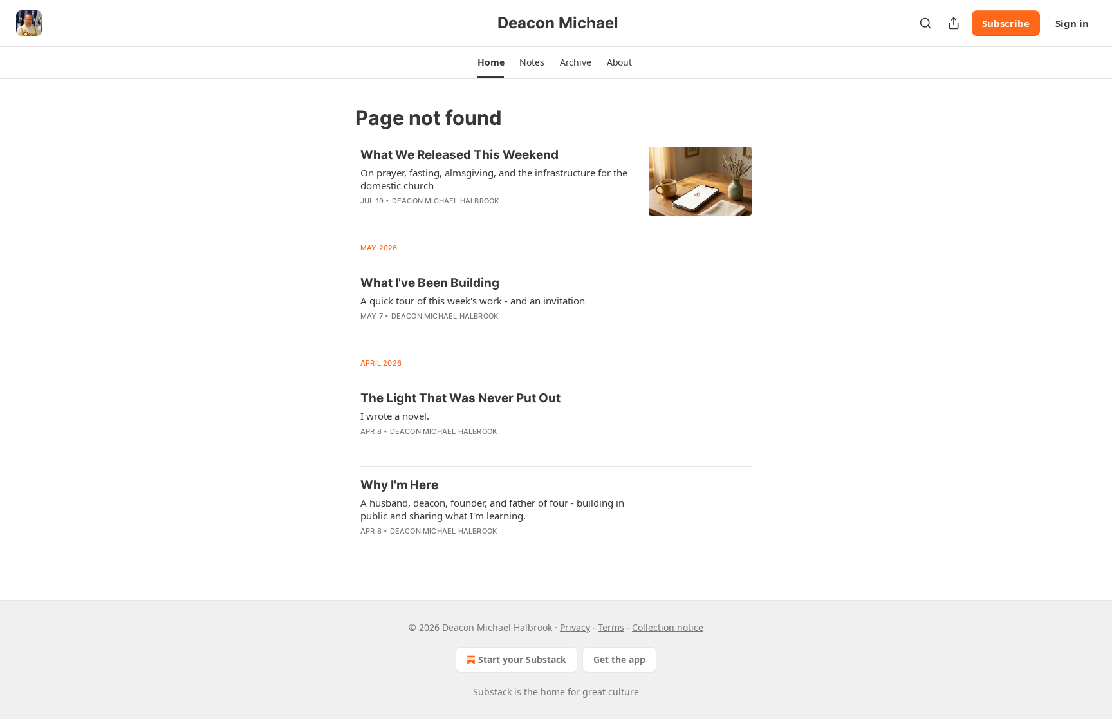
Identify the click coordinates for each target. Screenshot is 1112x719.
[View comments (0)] (457, 217)
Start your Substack (522, 659)
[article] (556, 186)
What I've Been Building (429, 282)
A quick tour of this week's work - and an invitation (472, 300)
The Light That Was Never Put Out (460, 398)
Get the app (619, 659)
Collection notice (667, 627)
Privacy (575, 627)
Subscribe (1006, 23)
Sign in (1072, 23)
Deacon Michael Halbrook (445, 200)
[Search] (925, 23)
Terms (611, 627)
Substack (492, 692)
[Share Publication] (954, 23)
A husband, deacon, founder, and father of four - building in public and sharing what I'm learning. (492, 509)
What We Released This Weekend (459, 154)
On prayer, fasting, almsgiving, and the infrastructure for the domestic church (493, 179)
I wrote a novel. (394, 415)
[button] (491, 62)
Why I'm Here (399, 485)
